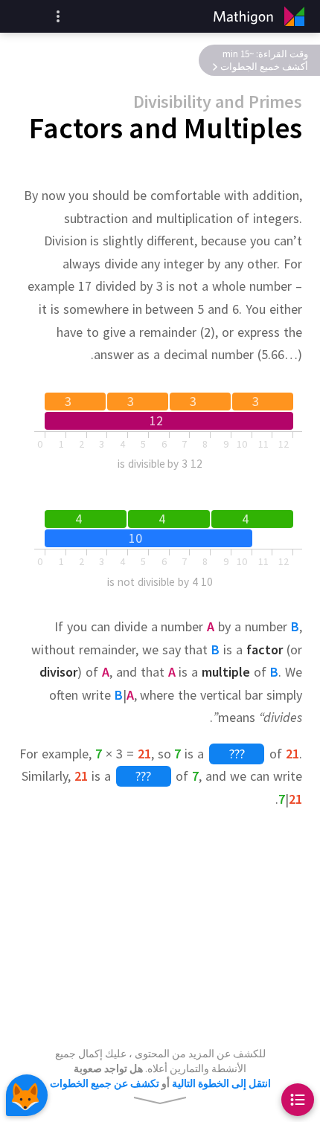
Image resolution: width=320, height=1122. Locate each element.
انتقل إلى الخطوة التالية (221, 1083)
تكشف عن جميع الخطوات (104, 1083)
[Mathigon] (262, 16)
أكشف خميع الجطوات (264, 66)
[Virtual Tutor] (27, 1095)
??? (237, 753)
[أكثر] (58, 16)
